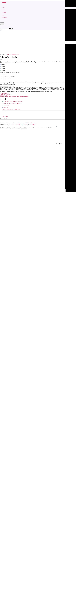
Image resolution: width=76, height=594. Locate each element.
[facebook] (1, 21)
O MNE (3, 9)
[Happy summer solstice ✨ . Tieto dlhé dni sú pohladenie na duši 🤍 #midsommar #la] (61, 155)
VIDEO (3, 7)
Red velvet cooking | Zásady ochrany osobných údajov (19, 124)
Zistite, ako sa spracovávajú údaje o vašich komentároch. (27, 122)
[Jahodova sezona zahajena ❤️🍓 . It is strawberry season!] (61, 167)
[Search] (11, 29)
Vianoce (17, 54)
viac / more (25, 128)
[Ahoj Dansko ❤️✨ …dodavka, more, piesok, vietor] (61, 148)
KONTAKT (4, 12)
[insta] (4, 21)
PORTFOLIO (4, 17)
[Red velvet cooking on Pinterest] (7, 21)
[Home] (10, 50)
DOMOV (4, 2)
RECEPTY (4, 4)
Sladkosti (14, 54)
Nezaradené (9, 54)
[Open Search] (2, 23)
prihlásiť (18, 120)
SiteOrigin (33, 124)
